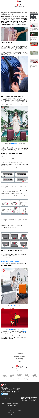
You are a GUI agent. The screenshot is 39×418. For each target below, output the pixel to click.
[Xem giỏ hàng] (37, 1)
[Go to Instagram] (14, 391)
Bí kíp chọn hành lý (19, 353)
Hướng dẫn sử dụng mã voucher (12, 403)
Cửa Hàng (2, 403)
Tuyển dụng (3, 401)
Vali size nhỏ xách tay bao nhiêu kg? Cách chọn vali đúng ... (33, 39)
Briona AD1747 (14, 143)
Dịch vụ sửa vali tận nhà (11, 415)
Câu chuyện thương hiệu (19, 356)
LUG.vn (24, 331)
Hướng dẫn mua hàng (10, 401)
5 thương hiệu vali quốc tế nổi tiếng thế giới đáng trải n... (33, 66)
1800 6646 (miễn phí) (27, 380)
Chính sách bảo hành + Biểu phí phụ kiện (14, 410)
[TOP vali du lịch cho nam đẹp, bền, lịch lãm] (34, 53)
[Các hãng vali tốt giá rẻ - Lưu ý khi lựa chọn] (34, 44)
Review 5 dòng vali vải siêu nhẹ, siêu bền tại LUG (34, 29)
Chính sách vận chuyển (11, 414)
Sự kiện (19, 361)
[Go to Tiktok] (18, 391)
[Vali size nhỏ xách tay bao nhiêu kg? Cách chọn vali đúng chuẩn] (34, 34)
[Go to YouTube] (12, 391)
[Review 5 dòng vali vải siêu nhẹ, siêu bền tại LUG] (34, 25)
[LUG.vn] (19, 1)
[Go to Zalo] (16, 391)
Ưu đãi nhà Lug (19, 358)
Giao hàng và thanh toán (11, 405)
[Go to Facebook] (11, 391)
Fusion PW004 (14, 305)
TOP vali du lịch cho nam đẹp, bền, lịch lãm (34, 56)
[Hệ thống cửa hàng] (36, 1)
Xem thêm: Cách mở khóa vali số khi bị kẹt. (10, 261)
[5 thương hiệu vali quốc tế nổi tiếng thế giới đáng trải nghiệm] (34, 61)
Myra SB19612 (10, 329)
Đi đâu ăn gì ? (19, 355)
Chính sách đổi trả (10, 408)
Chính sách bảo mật (10, 412)
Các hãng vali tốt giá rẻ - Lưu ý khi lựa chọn (34, 48)
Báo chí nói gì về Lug (19, 359)
